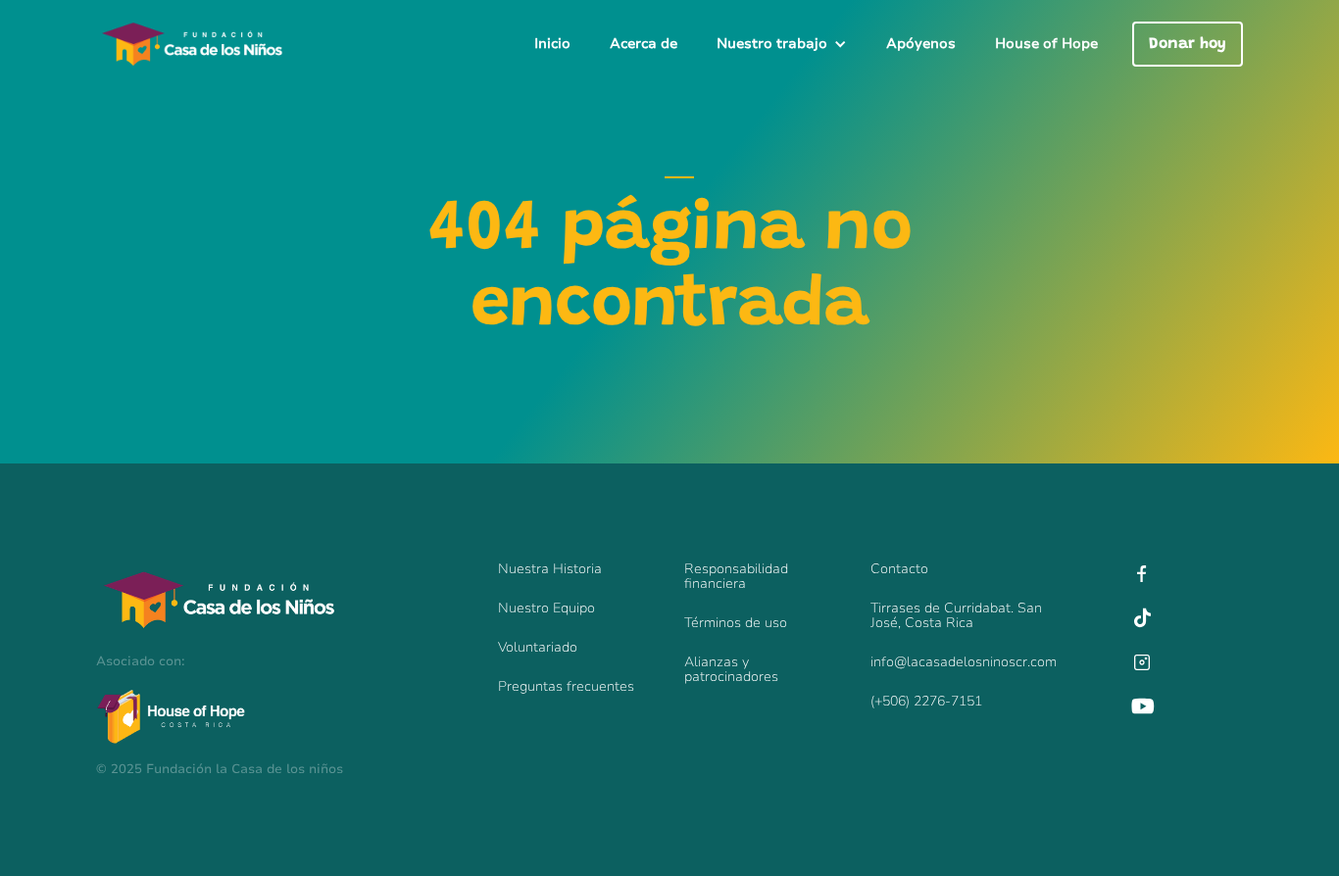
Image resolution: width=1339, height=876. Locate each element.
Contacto (899, 568)
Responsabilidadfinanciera (736, 576)
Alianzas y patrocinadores (731, 669)
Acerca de (643, 43)
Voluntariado (537, 647)
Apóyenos (921, 43)
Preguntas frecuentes (566, 686)
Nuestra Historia (550, 568)
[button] (782, 44)
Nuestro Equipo (546, 608)
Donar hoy (1187, 44)
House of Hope (1046, 43)
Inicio (552, 43)
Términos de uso (735, 622)
